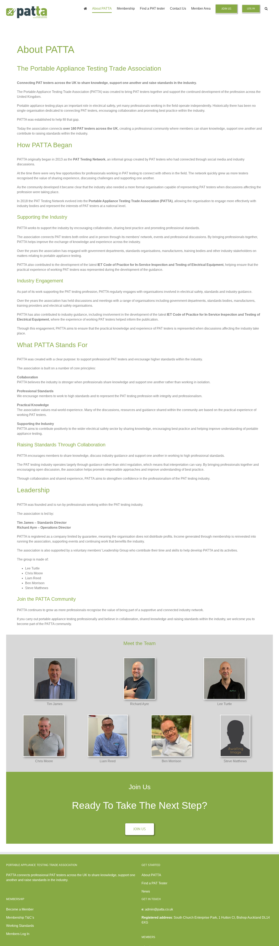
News (146, 891)
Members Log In (17, 934)
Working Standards (20, 925)
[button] (266, 8)
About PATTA (151, 875)
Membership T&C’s (20, 917)
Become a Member (19, 909)
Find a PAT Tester (154, 883)
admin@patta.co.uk (159, 909)
